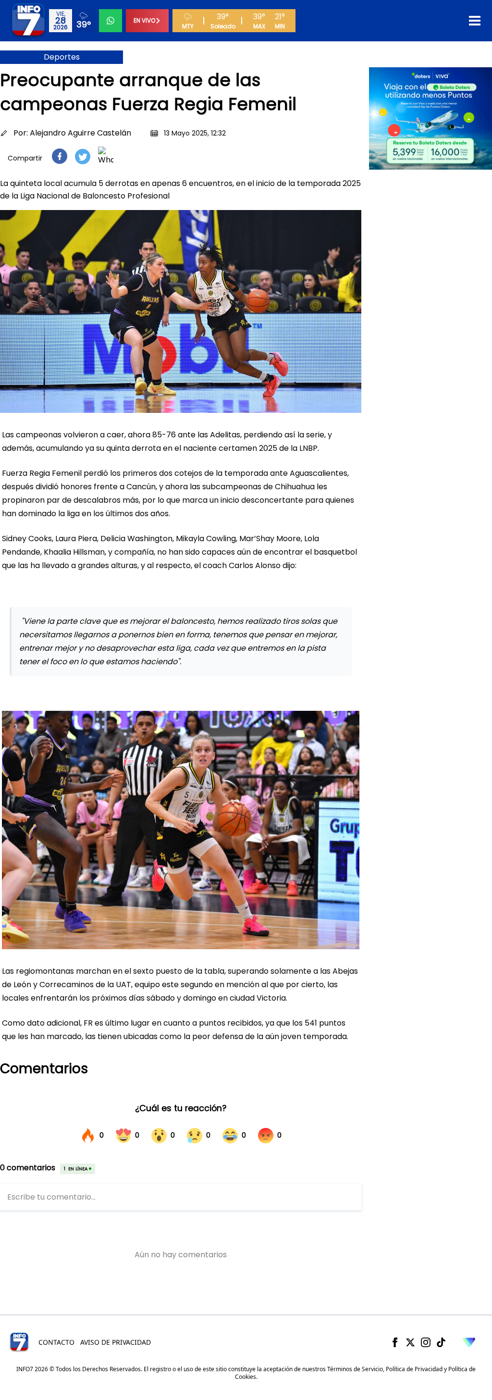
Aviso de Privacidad (115, 1342)
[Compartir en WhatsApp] (105, 156)
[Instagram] (425, 1342)
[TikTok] (441, 1342)
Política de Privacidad (414, 1369)
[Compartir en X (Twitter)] (82, 156)
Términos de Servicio (355, 1369)
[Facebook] (395, 1342)
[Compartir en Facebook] (59, 156)
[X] (410, 1342)
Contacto (56, 1342)
